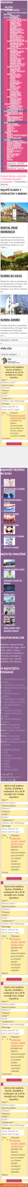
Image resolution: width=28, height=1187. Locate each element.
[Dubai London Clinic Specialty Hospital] (9, 625)
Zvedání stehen (15, 60)
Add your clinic (13, 162)
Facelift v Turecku (12, 710)
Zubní (6, 122)
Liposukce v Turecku (14, 684)
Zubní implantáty (13, 125)
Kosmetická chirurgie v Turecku (10, 726)
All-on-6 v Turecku (11, 525)
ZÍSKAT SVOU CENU (14, 444)
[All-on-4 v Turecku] (9, 544)
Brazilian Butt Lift (17, 37)
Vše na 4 (10, 134)
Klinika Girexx (9, 616)
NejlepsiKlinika (7, 2)
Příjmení (5, 390)
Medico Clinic (9, 605)
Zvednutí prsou (15, 31)
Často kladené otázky (15, 148)
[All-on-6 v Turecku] (9, 522)
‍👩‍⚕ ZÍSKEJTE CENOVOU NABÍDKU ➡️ (14, 1185)
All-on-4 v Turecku (11, 547)
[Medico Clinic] (9, 602)
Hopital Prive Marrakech (9, 230)
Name (5, 973)
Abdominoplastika (17, 40)
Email (5, 393)
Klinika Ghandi (10, 320)
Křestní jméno (8, 385)
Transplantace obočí (15, 119)
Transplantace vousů (15, 109)
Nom (4, 380)
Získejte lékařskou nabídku (17, 135)
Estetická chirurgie (11, 17)
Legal (6, 763)
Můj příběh (8, 14)
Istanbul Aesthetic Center (14, 569)
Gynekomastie (15, 108)
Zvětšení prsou (15, 18)
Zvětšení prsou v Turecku (14, 536)
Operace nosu (15, 15)
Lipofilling (14, 47)
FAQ (6, 752)
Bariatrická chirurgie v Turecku (10, 737)
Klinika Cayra (9, 594)
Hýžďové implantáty (17, 71)
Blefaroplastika (16, 43)
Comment (6, 438)
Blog (8, 165)
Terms (7, 760)
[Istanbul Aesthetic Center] (9, 566)
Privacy (7, 766)
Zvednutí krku (15, 94)
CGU (4, 414)
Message (5, 403)
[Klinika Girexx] (9, 613)
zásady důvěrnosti (18, 418)
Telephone (7, 398)
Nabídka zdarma (12, 749)
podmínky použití (17, 415)
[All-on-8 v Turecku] (9, 511)
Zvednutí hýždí (15, 63)
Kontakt (10, 159)
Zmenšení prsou (16, 95)
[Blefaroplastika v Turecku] (9, 485)
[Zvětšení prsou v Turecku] (9, 533)
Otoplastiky (14, 88)
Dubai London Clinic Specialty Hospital (12, 629)
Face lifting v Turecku (14, 698)
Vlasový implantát (11, 111)
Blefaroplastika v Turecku (14, 488)
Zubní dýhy (11, 121)
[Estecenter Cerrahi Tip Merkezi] (9, 577)
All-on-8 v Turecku (11, 513)
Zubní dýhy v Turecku (14, 701)
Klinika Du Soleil (11, 276)
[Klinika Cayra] (9, 591)
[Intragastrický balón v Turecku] (9, 497)
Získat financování (14, 138)
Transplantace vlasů (15, 114)
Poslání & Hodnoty (14, 151)
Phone (5, 872)
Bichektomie (14, 91)
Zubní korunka (12, 131)
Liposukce (13, 34)
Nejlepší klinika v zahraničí (13, 176)
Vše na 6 (10, 137)
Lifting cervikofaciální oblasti (16, 83)
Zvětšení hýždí (15, 68)
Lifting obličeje (15, 45)
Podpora (7, 139)
